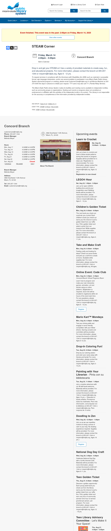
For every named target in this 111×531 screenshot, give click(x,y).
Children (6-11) (52, 104)
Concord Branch (85, 57)
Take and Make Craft (88, 245)
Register (81, 309)
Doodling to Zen (85, 416)
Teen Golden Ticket (87, 477)
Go (74, 11)
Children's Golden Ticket (91, 206)
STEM (37, 109)
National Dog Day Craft (90, 452)
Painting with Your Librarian (90, 374)
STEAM (42, 107)
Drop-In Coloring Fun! (89, 346)
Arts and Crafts (50, 109)
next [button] (32, 164)
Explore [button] (48, 20)
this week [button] (19, 164)
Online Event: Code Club (91, 272)
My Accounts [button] (69, 20)
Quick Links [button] (12, 20)
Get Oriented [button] (36, 20)
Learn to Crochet (86, 139)
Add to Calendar (43, 62)
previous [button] (8, 164)
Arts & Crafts (54, 107)
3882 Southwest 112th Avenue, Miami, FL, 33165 (57, 134)
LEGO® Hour (84, 179)
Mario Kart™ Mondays (89, 317)
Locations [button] (23, 20)
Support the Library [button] (85, 20)
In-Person (47, 107)
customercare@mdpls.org (13, 132)
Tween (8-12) (43, 104)
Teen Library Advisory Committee (91, 520)
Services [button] (58, 20)
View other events (55, 37)
